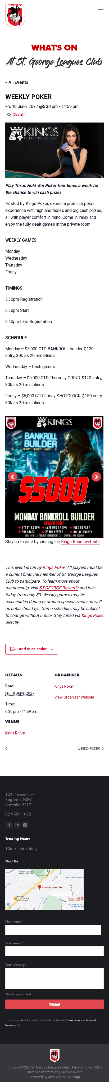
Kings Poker (54, 567)
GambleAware (71, 1072)
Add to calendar (33, 649)
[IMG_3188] (54, 477)
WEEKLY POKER (89, 749)
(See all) (19, 114)
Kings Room (15, 733)
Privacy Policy (73, 1020)
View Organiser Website (74, 697)
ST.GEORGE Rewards (58, 587)
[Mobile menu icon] (101, 9)
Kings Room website (80, 541)
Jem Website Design (64, 1077)
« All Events (16, 82)
